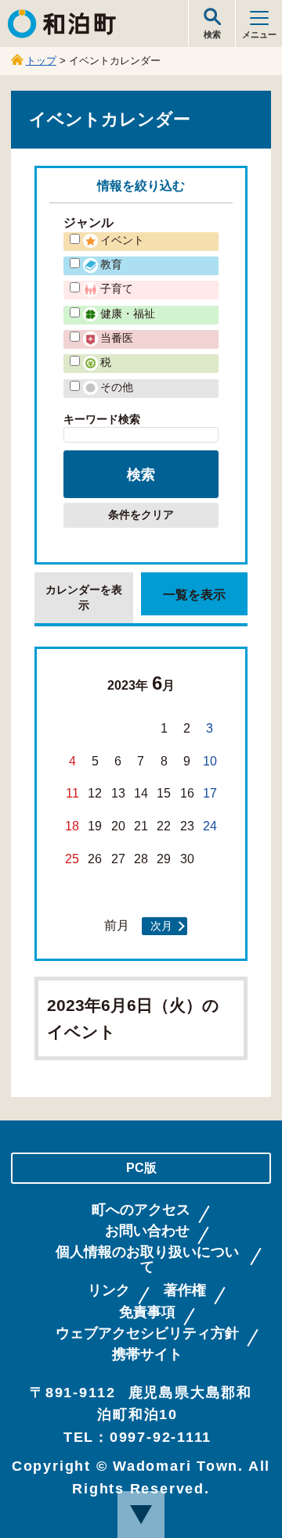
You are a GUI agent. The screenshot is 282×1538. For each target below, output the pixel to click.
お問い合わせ (147, 1231)
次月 (161, 926)
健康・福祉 (127, 313)
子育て (116, 288)
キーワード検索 (101, 419)
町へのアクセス (141, 1210)
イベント (122, 240)
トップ (41, 60)
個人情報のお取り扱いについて (147, 1259)
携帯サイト (147, 1354)
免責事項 (147, 1312)
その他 (116, 387)
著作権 (185, 1290)
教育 (111, 264)
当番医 (116, 338)
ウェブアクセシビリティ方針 (147, 1333)
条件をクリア (141, 515)
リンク (109, 1290)
